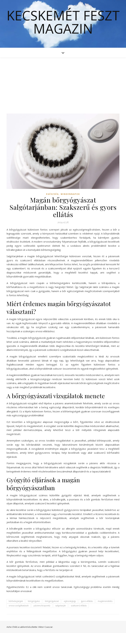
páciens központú (42, 605)
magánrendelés (105, 601)
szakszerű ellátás (79, 605)
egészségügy (70, 601)
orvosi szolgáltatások (19, 605)
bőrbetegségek (16, 601)
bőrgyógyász (34, 601)
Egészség (52, 194)
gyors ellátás (87, 601)
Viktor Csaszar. (45, 626)
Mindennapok (70, 194)
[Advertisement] (63, 82)
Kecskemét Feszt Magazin (63, 22)
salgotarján (60, 605)
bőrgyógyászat (52, 601)
